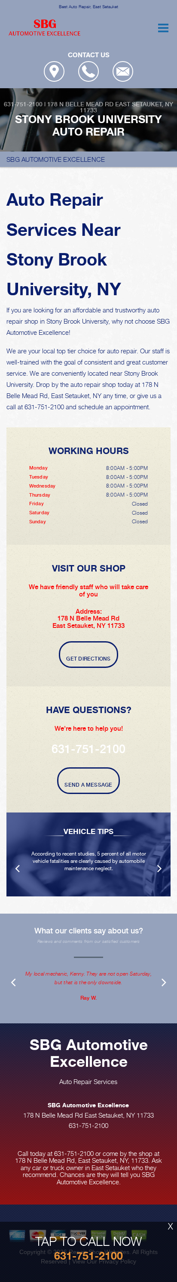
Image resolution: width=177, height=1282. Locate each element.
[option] (88, 854)
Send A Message (88, 785)
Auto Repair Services (88, 1081)
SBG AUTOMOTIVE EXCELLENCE (55, 159)
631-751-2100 (23, 104)
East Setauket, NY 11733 (126, 107)
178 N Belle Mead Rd (80, 104)
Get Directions (88, 659)
